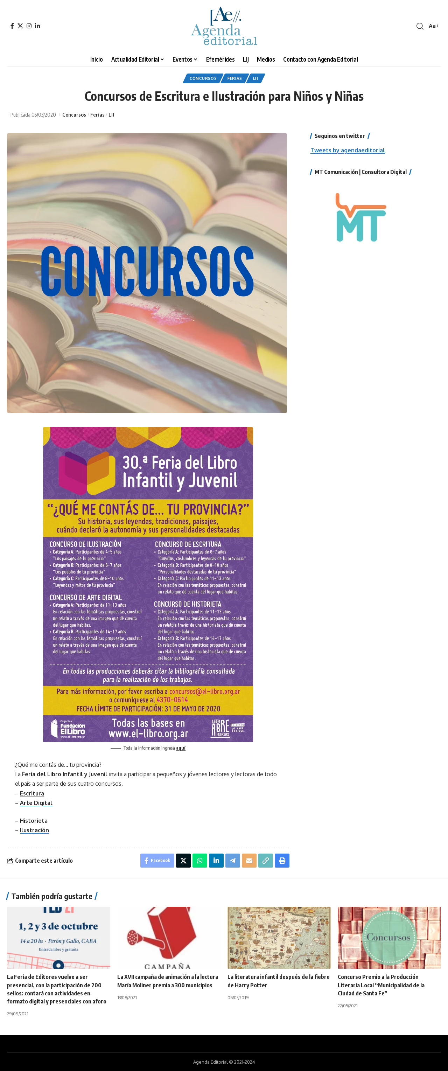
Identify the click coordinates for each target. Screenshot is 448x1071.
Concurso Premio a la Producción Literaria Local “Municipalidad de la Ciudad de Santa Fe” (381, 984)
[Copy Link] (265, 861)
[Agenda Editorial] (224, 26)
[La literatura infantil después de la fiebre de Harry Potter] (279, 938)
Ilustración (34, 830)
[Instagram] (29, 26)
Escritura (32, 793)
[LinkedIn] (37, 26)
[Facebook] (12, 26)
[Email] (249, 861)
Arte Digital (36, 802)
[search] (420, 26)
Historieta (34, 820)
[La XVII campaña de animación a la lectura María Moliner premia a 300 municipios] (168, 938)
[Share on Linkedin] (216, 861)
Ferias (234, 78)
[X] (20, 26)
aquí (181, 748)
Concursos (203, 78)
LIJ (255, 78)
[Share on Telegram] (232, 861)
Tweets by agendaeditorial (347, 150)
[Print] (282, 861)
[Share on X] (183, 861)
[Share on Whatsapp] (199, 861)
